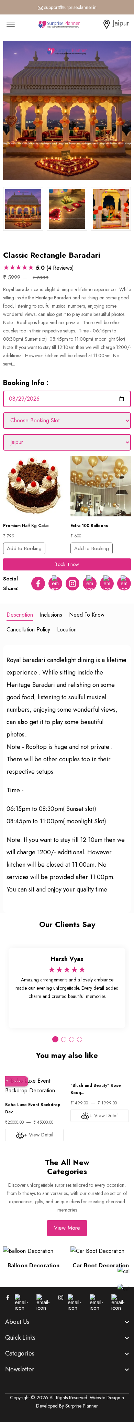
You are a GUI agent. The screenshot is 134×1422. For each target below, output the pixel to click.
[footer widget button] (67, 1322)
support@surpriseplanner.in (70, 7)
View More (67, 1228)
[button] (55, 1039)
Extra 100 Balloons (89, 526)
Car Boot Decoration (100, 1265)
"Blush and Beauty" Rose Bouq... (95, 1088)
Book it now (67, 564)
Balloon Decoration (33, 1265)
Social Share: (11, 583)
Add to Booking (24, 548)
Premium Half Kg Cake (26, 526)
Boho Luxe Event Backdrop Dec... (32, 1108)
